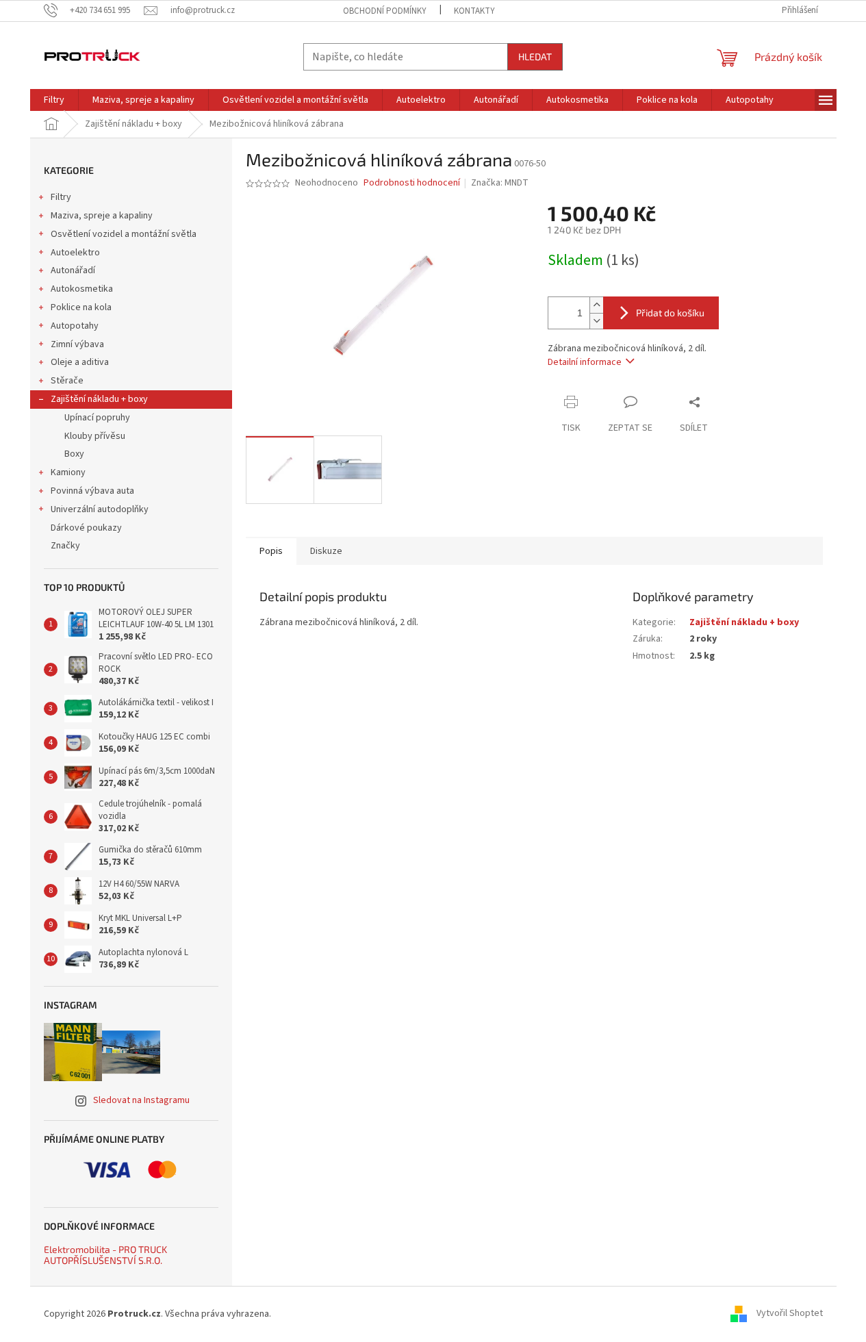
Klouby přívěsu (94, 436)
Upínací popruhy (97, 418)
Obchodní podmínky (384, 11)
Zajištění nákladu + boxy (99, 399)
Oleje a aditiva (80, 362)
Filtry (61, 197)
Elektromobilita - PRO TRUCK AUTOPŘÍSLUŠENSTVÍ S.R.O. (105, 1254)
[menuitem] (54, 100)
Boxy (74, 454)
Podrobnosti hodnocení (412, 183)
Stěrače (67, 381)
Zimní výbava (77, 344)
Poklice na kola (81, 307)
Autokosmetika (82, 289)
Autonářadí (73, 270)
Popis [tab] (271, 551)
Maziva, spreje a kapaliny (102, 216)
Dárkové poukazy (86, 528)
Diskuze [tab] (326, 551)
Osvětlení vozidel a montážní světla (123, 234)
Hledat (535, 56)
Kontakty (474, 11)
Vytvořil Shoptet (789, 1314)
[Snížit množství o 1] (596, 321)
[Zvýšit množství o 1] (596, 305)
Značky (65, 546)
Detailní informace (585, 362)
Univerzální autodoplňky (100, 509)
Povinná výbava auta (92, 491)
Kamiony (68, 472)
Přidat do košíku (670, 312)
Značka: (499, 183)
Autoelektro (75, 252)
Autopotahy (75, 326)
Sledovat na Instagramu (141, 1100)
